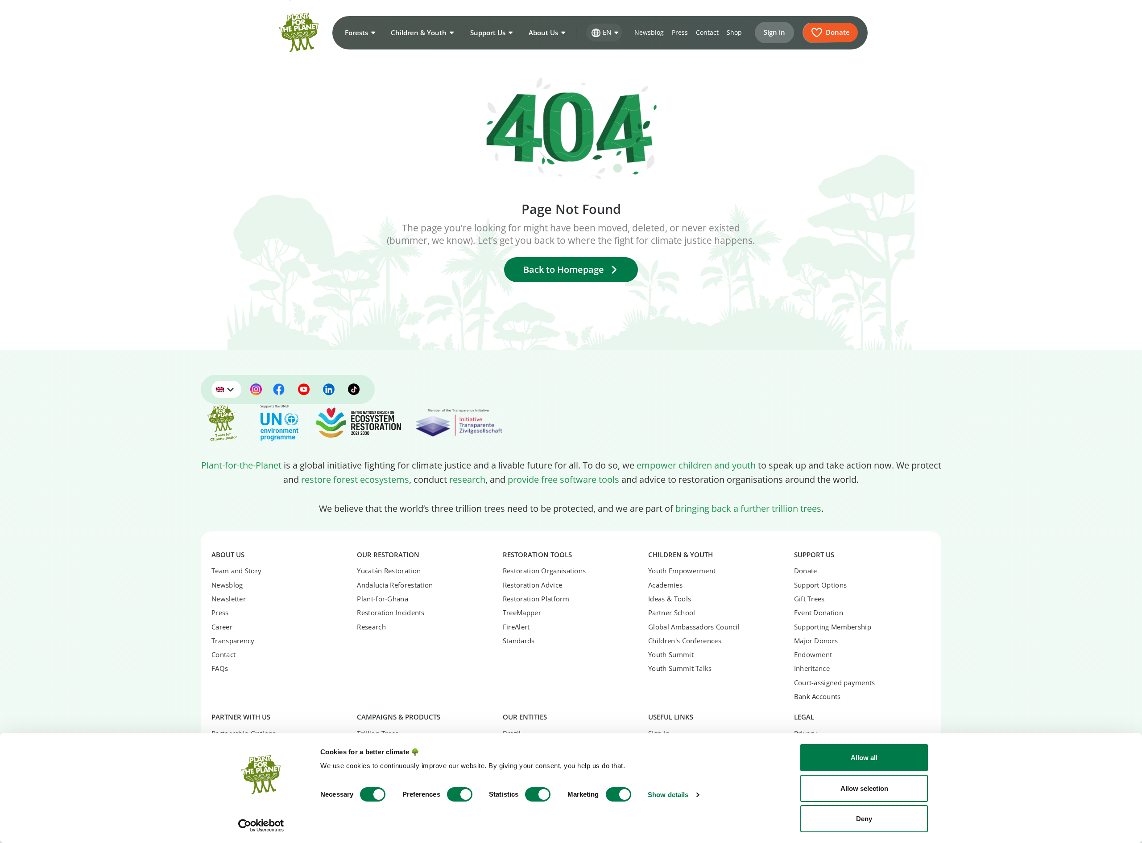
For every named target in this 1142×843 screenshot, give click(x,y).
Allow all (864, 757)
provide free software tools (563, 479)
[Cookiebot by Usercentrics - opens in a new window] (261, 825)
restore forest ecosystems (355, 479)
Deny (864, 818)
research (467, 479)
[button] (359, 32)
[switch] (459, 794)
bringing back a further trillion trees (748, 508)
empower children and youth (696, 465)
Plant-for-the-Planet (241, 465)
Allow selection (864, 788)
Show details (668, 794)
